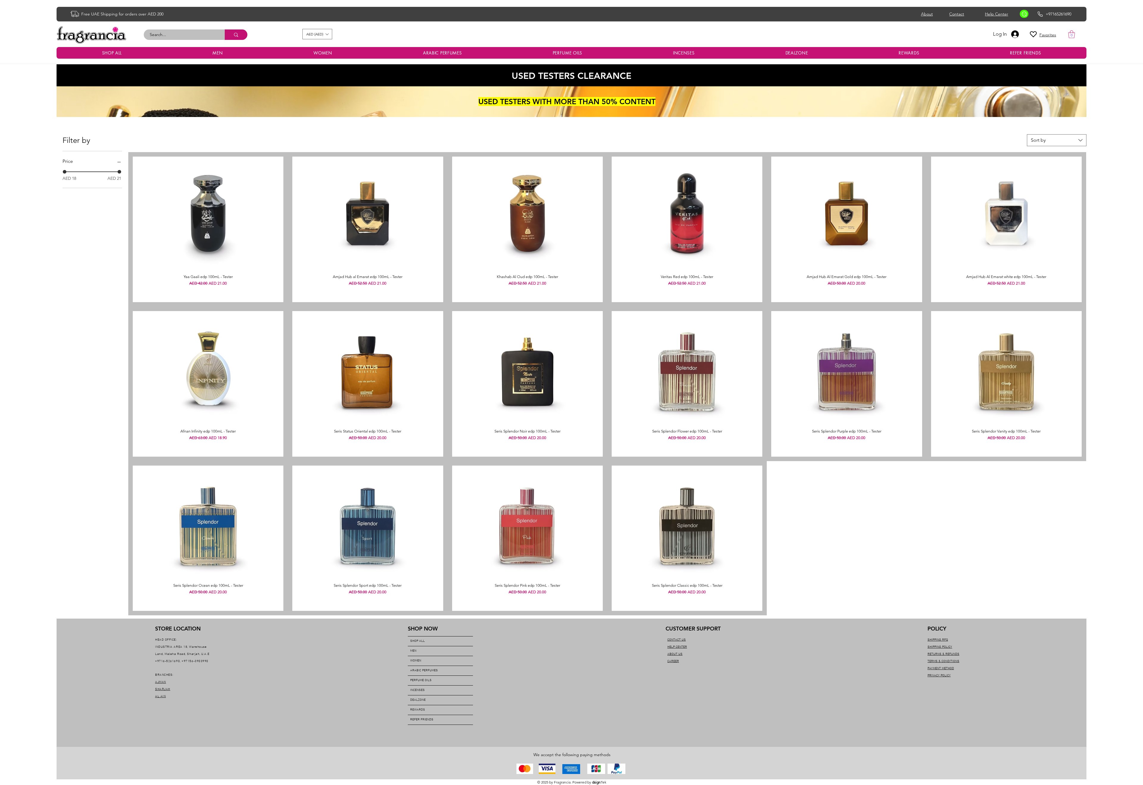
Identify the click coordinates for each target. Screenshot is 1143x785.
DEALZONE (418, 700)
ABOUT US (675, 654)
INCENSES (417, 690)
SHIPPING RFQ (937, 640)
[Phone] (1040, 14)
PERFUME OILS (421, 680)
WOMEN (415, 661)
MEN (413, 651)
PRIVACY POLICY (939, 676)
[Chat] (1024, 14)
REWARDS (417, 710)
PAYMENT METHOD (940, 668)
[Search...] (236, 34)
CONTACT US (676, 640)
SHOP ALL (417, 641)
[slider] (64, 171)
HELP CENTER (677, 647)
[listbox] (317, 34)
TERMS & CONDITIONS (943, 661)
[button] (317, 34)
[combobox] (1056, 140)
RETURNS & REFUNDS (943, 654)
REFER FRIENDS (421, 720)
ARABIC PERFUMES (424, 670)
